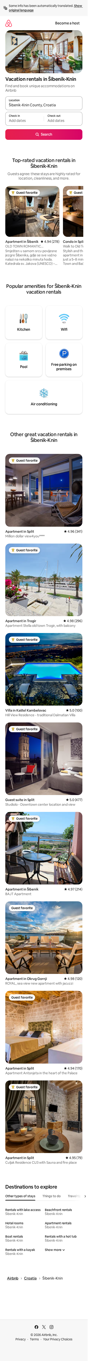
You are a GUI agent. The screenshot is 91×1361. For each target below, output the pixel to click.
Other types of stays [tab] (20, 1196)
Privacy (20, 1339)
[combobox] (44, 105)
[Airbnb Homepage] (8, 23)
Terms (34, 1339)
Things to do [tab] (51, 1196)
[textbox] (24, 120)
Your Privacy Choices (57, 1339)
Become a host (67, 23)
